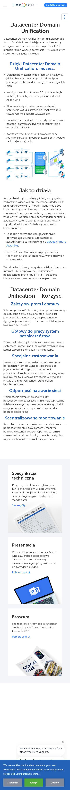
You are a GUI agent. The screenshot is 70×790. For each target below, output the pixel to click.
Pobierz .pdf (19, 572)
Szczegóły (19, 505)
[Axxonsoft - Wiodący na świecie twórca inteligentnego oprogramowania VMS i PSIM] (25, 5)
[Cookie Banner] (35, 775)
